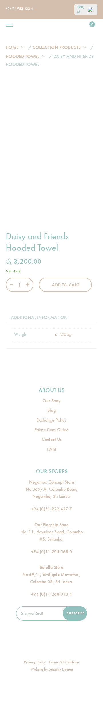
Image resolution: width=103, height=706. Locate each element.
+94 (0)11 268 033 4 (51, 594)
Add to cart (65, 285)
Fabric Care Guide (51, 430)
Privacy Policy (35, 662)
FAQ (51, 449)
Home (12, 47)
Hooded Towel (22, 56)
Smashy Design (61, 669)
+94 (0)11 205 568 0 (51, 552)
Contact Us (52, 439)
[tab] (39, 317)
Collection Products (57, 47)
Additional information (39, 317)
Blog (51, 410)
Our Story (52, 401)
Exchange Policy (51, 420)
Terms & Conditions (64, 662)
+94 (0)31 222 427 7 (51, 509)
